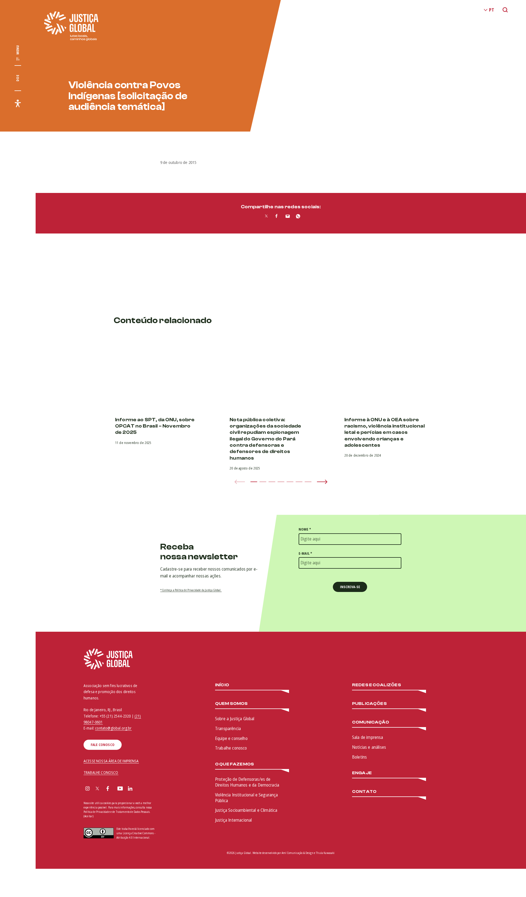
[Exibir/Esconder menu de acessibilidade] (18, 103)
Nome (305, 529)
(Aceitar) (88, 816)
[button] (322, 481)
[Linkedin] (130, 789)
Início (222, 685)
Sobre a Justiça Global (235, 719)
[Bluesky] (140, 789)
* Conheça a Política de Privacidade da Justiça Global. (191, 590)
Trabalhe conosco (231, 748)
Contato (364, 791)
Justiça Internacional (233, 820)
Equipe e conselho (231, 738)
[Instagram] (88, 789)
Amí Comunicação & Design (297, 853)
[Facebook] (107, 789)
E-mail (305, 553)
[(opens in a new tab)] (166, 373)
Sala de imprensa (367, 737)
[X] (97, 789)
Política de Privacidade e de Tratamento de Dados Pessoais (117, 812)
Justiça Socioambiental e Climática (246, 810)
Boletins (359, 757)
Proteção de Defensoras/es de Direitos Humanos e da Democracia (247, 782)
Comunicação (370, 722)
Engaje (362, 773)
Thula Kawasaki (325, 853)
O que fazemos (234, 764)
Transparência (228, 728)
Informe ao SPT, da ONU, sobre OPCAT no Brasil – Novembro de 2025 (155, 426)
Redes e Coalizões (376, 685)
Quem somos (231, 703)
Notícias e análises (369, 747)
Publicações (369, 703)
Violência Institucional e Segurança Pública (246, 798)
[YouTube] (120, 789)
